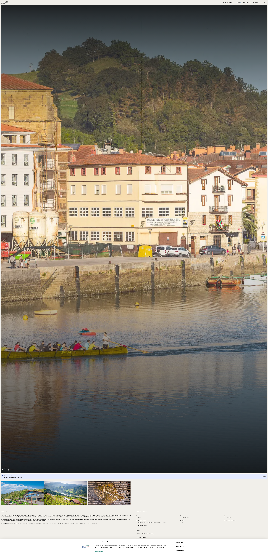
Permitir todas (179, 542)
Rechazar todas (180, 550)
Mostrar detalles (99, 551)
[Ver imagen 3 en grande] (109, 497)
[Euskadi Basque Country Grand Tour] (4, 2)
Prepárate (255, 2)
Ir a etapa (264, 478)
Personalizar (179, 546)
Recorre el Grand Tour (228, 2)
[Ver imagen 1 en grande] (22, 497)
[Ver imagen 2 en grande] (65, 497)
